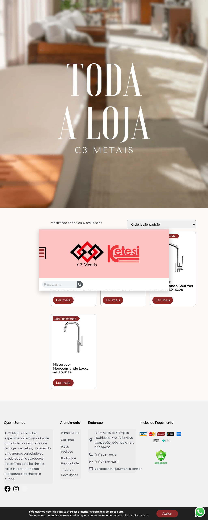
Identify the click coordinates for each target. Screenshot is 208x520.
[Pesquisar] (80, 284)
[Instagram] (16, 489)
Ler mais (63, 300)
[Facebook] (7, 489)
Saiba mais (141, 515)
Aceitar (167, 514)
